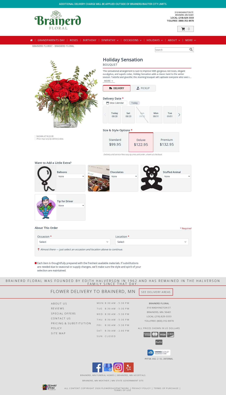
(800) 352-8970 (186, 20)
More (189, 40)
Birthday (89, 40)
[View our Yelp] (129, 371)
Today (134, 102)
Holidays (153, 40)
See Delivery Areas (156, 292)
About (172, 40)
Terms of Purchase (166, 388)
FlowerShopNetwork (115, 388)
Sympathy (108, 40)
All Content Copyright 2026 (82, 388)
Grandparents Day (51, 40)
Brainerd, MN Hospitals (131, 375)
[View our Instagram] (118, 371)
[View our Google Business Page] (108, 371)
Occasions (131, 40)
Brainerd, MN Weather (95, 380)
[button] (185, 29)
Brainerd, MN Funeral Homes (97, 375)
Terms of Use (122, 390)
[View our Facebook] (97, 371)
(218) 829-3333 (186, 17)
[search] (191, 49)
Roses (74, 40)
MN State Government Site (128, 380)
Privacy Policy (141, 388)
